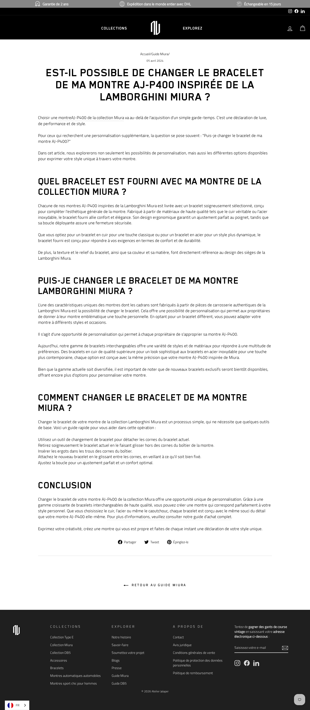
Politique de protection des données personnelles (198, 663)
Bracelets (57, 668)
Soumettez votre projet (128, 652)
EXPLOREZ (192, 28)
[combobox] (17, 705)
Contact (178, 637)
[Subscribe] (285, 648)
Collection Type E (62, 637)
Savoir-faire (120, 645)
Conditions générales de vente (194, 652)
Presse (117, 668)
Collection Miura (61, 645)
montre (91, 118)
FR (17, 705)
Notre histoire (121, 637)
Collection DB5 (60, 652)
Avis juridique (182, 645)
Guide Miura (159, 54)
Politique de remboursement (193, 673)
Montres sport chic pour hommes (73, 683)
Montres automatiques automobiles (75, 675)
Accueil (145, 54)
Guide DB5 (119, 683)
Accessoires (58, 660)
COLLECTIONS (114, 28)
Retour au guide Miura (158, 584)
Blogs (116, 660)
